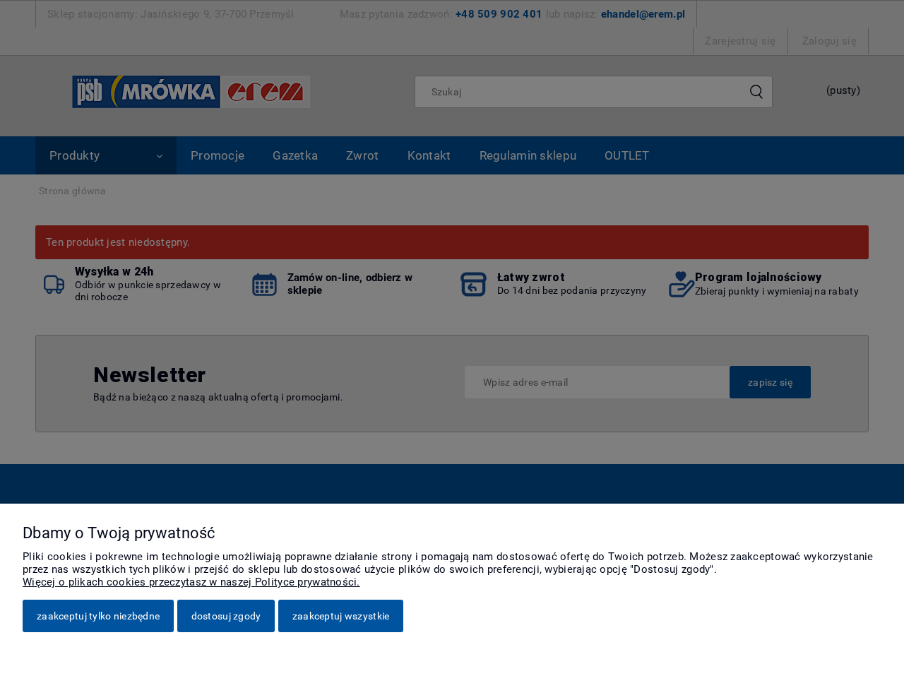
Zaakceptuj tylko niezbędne (98, 616)
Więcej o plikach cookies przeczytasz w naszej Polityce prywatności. (191, 582)
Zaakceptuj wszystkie (341, 616)
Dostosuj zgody (226, 616)
